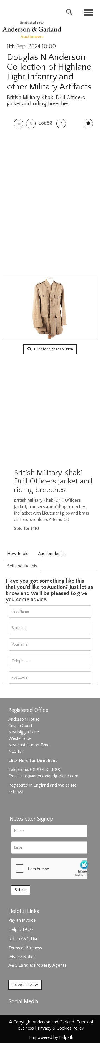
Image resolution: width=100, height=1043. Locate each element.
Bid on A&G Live (23, 938)
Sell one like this (22, 565)
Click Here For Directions (32, 760)
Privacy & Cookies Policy (61, 1028)
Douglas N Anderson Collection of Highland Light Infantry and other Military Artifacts (49, 72)
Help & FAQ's (21, 929)
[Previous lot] (31, 123)
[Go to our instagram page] (36, 1011)
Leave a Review (25, 985)
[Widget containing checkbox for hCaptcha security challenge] (53, 868)
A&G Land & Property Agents (37, 965)
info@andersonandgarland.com (49, 775)
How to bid (18, 553)
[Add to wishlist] (88, 123)
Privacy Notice (22, 956)
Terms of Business (25, 947)
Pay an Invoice (22, 920)
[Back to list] (18, 123)
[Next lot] (61, 123)
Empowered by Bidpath (51, 1037)
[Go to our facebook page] (13, 1011)
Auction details (52, 553)
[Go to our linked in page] (25, 1011)
